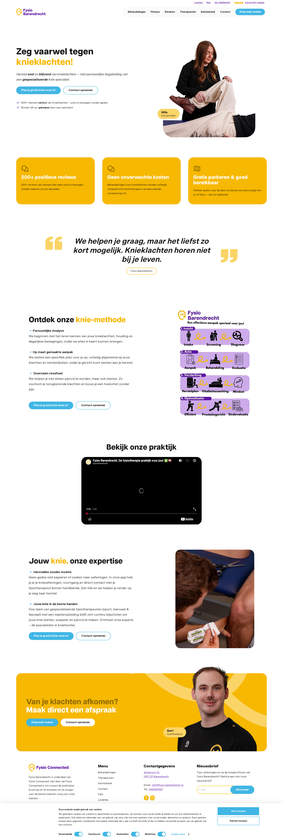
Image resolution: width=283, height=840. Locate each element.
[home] (31, 12)
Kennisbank (208, 11)
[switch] (107, 834)
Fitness (155, 11)
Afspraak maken (250, 12)
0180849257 (156, 789)
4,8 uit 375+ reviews (254, 3)
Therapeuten (188, 11)
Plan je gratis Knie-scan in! (51, 636)
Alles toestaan (238, 811)
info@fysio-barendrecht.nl (168, 785)
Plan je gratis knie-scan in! (38, 90)
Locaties (198, 3)
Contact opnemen (81, 90)
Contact (225, 11)
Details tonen (178, 834)
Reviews (170, 11)
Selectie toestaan (238, 821)
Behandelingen (137, 11)
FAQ (208, 3)
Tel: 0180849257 (222, 3)
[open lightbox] (214, 363)
